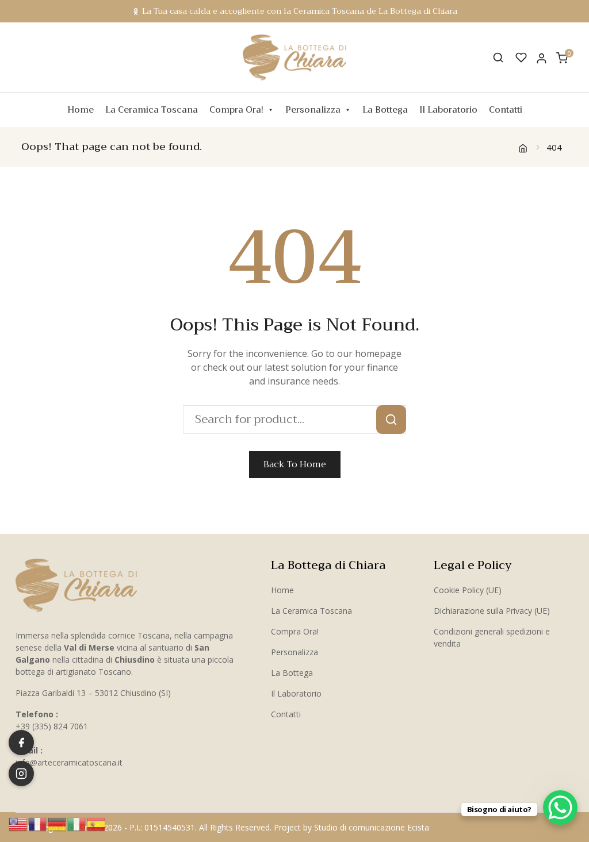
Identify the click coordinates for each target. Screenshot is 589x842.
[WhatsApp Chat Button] (560, 807)
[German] (57, 823)
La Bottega (385, 109)
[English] (18, 823)
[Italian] (77, 823)
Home (80, 109)
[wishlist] (521, 57)
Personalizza (313, 109)
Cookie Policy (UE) (468, 590)
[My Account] (542, 57)
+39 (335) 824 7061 (52, 726)
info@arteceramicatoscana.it (69, 762)
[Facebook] (21, 742)
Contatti (505, 109)
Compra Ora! (236, 109)
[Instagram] (21, 773)
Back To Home (294, 464)
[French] (38, 823)
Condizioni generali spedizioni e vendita (492, 637)
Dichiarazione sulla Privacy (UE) (492, 610)
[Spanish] (96, 823)
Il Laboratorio (448, 109)
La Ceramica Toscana (151, 109)
